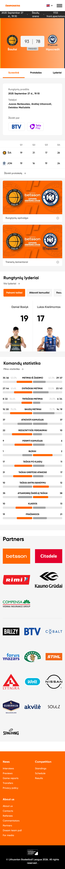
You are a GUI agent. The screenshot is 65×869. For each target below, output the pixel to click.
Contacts (8, 810)
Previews (7, 773)
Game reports (10, 778)
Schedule (40, 773)
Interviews (8, 768)
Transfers (8, 783)
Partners (7, 825)
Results (39, 778)
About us (8, 806)
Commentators (11, 820)
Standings (40, 768)
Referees (8, 815)
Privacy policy (10, 788)
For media (8, 835)
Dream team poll (12, 830)
